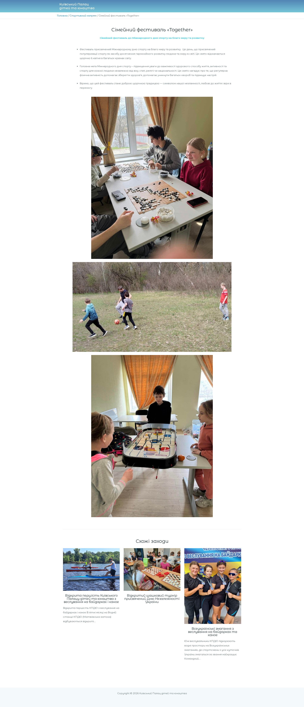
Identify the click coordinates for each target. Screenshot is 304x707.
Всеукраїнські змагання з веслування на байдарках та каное (212, 632)
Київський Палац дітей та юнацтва (77, 6)
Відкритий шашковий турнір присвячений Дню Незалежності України (152, 599)
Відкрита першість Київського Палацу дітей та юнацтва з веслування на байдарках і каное (91, 599)
